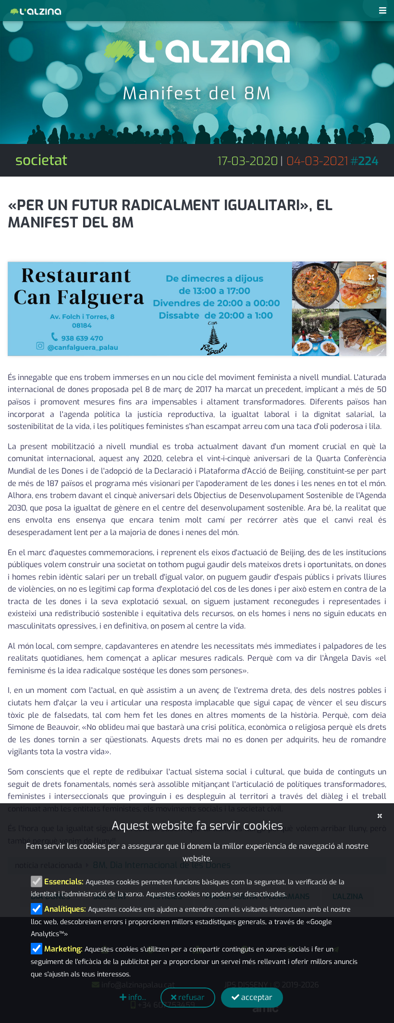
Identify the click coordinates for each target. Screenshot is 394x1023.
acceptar (255, 997)
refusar (190, 997)
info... (136, 997)
